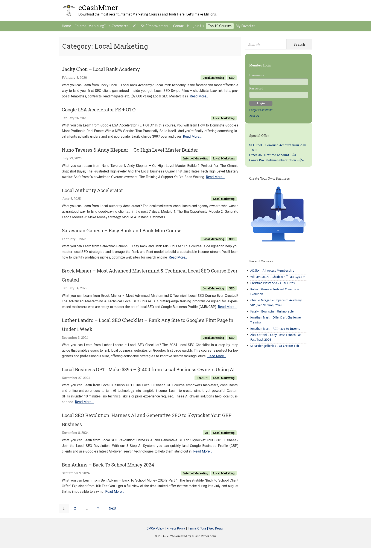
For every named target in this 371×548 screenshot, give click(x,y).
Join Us (254, 115)
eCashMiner (98, 7)
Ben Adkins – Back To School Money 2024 (108, 465)
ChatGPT (202, 378)
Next (112, 508)
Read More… (199, 96)
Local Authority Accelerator (92, 190)
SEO (231, 78)
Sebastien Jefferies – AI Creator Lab (274, 346)
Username (256, 75)
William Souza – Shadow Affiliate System (277, 277)
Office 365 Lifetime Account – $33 (273, 155)
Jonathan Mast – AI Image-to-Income (275, 328)
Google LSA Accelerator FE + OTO (99, 109)
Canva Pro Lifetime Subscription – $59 (276, 160)
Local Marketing (213, 78)
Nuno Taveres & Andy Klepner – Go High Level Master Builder (130, 150)
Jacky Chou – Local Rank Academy (101, 69)
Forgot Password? (260, 110)
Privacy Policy (176, 528)
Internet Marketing (195, 158)
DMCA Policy (155, 528)
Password (256, 88)
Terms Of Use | (198, 528)
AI (206, 433)
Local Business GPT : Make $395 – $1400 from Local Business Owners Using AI (148, 369)
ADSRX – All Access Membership (272, 270)
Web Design (216, 528)
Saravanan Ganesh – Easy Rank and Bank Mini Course (121, 230)
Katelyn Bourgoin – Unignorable (272, 311)
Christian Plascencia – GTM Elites (272, 283)
